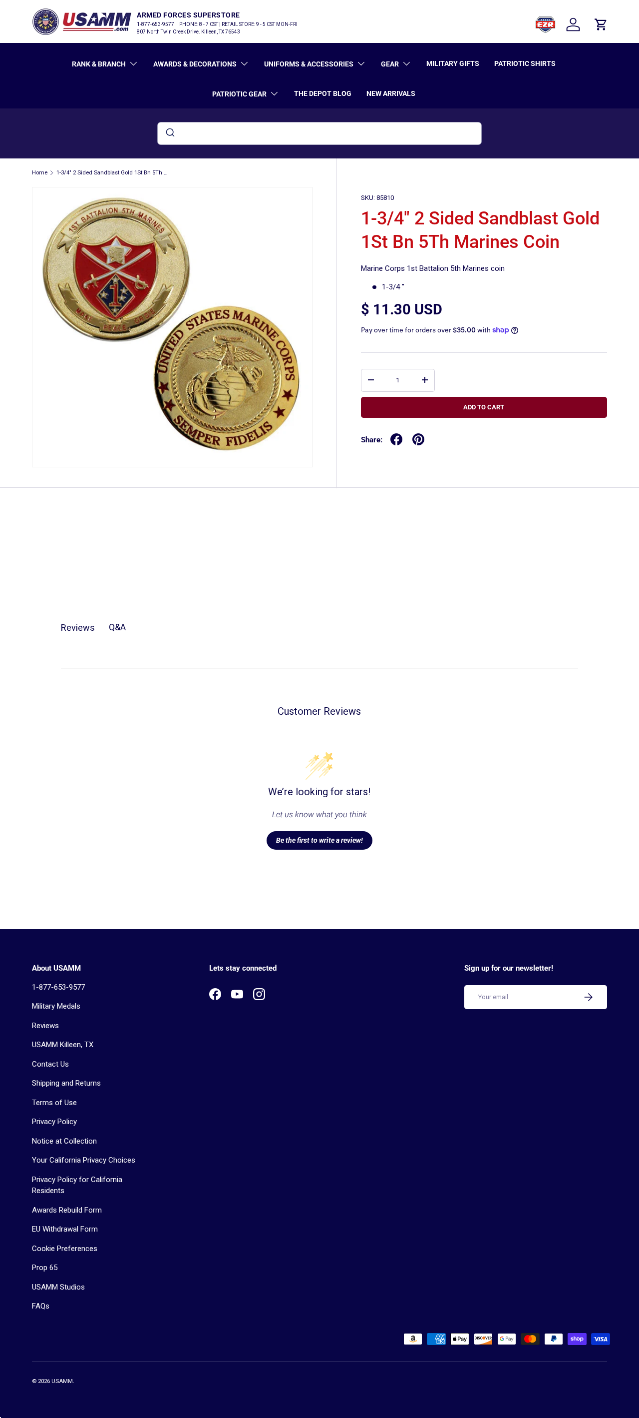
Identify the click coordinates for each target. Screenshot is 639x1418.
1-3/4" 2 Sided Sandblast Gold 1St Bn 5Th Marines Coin (112, 172)
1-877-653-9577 (58, 987)
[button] (601, 24)
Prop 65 (44, 1267)
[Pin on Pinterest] (418, 439)
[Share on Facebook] (396, 439)
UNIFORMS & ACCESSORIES (308, 64)
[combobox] (319, 133)
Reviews (45, 1025)
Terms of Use (54, 1102)
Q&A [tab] (117, 627)
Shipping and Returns (66, 1083)
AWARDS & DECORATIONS (195, 64)
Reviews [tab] (78, 627)
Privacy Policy (54, 1121)
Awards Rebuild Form (67, 1210)
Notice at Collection (64, 1141)
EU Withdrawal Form (65, 1229)
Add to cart (483, 407)
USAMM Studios (58, 1287)
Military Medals (56, 1006)
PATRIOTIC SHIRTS (525, 63)
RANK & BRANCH (99, 64)
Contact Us (50, 1064)
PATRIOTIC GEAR (239, 94)
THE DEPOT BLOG (322, 93)
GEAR (390, 64)
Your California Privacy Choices (83, 1160)
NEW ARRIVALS (390, 93)
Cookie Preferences (64, 1248)
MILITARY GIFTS (452, 63)
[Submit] (169, 133)
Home (39, 172)
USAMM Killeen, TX (62, 1044)
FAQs (40, 1306)
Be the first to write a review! (319, 840)
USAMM (62, 1381)
